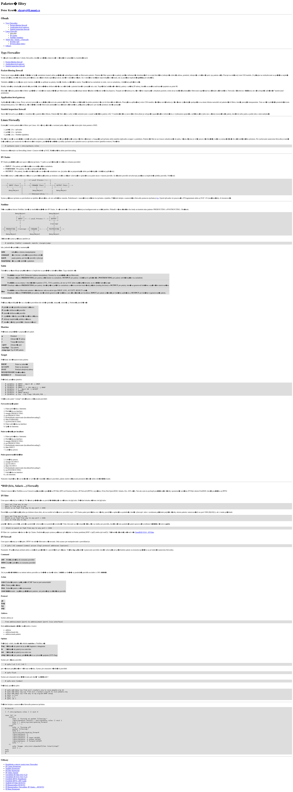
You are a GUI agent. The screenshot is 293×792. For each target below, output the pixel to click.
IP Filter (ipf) (14, 42)
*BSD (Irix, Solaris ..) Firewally (17, 40)
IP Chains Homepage (13, 766)
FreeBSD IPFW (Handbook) (15, 779)
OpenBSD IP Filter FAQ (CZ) (16, 775)
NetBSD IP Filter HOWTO (15, 783)
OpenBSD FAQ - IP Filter (144, 532)
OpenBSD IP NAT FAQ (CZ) (16, 777)
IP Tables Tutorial (11, 773)
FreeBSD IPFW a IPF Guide (15, 781)
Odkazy (8, 46)
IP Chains (13, 35)
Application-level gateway (19, 27)
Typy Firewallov (11, 23)
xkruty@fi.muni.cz (29, 10)
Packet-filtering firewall (18, 25)
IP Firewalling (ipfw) (17, 44)
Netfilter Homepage (12, 768)
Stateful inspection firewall (19, 29)
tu (158, 198)
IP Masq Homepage (12, 789)
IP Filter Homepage (12, 771)
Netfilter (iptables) (16, 38)
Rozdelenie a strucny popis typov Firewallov (21, 764)
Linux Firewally (11, 31)
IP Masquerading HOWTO (15, 785)
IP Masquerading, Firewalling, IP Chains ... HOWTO (24, 787)
